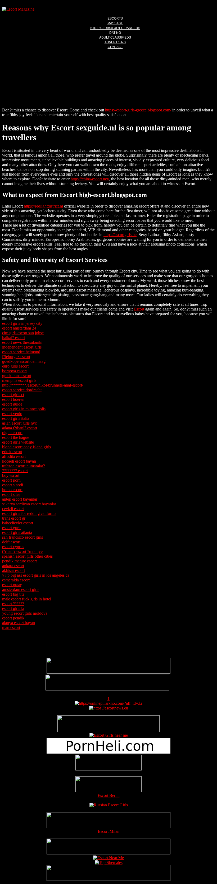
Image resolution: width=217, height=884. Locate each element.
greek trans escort (16, 375)
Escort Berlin (109, 795)
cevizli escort (13, 508)
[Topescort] (108, 853)
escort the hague (15, 437)
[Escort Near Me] (108, 857)
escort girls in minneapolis (24, 409)
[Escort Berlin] (108, 784)
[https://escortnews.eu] (108, 708)
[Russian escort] (108, 805)
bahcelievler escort (17, 523)
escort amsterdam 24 (19, 328)
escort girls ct (13, 394)
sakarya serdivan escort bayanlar (29, 504)
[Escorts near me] (108, 735)
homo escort (12, 489)
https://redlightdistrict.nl (43, 206)
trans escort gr (13, 518)
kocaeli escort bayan (19, 461)
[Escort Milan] (108, 826)
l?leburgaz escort (16, 356)
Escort (139, 309)
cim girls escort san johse (23, 333)
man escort (11, 627)
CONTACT (115, 47)
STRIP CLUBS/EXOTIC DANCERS (115, 28)
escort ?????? (13, 603)
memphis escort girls (19, 380)
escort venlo (12, 413)
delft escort (11, 542)
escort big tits (13, 594)
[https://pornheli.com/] (108, 730)
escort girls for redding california (29, 513)
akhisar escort (13, 570)
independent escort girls (22, 347)
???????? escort (15, 470)
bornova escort (14, 371)
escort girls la (13, 608)
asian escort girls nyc (19, 423)
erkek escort (12, 451)
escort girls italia (15, 418)
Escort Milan (108, 831)
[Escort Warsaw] (108, 879)
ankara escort (13, 565)
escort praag (12, 584)
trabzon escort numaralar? (23, 466)
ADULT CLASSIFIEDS (115, 37)
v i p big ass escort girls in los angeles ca (35, 575)
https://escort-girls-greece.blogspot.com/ (138, 110)
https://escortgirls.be (120, 234)
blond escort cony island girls (26, 447)
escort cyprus (13, 546)
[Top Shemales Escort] (109, 862)
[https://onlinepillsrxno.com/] (108, 703)
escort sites (11, 494)
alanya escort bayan (18, 622)
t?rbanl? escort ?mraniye (22, 551)
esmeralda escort (16, 580)
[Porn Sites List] (108, 752)
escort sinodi (12, 485)
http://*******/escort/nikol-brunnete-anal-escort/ (42, 385)
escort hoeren (13, 399)
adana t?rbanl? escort (19, 428)
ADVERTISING (115, 42)
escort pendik (13, 618)
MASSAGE (115, 23)
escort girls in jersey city (22, 323)
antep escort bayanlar (19, 499)
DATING (115, 33)
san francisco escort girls (22, 537)
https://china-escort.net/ (90, 179)
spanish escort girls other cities (27, 556)
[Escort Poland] (108, 672)
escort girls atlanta (17, 532)
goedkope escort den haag (24, 361)
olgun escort (12, 432)
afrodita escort (14, 456)
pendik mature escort (19, 561)
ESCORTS (115, 18)
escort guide (12, 404)
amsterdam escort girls (20, 589)
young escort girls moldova (24, 613)
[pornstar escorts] (107, 689)
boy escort (10, 475)
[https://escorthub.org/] (108, 763)
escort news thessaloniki (22, 342)
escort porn (11, 480)
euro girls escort (15, 366)
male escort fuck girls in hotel (26, 599)
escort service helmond (21, 352)
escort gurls (11, 527)
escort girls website (18, 442)
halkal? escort (13, 337)
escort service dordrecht (22, 390)
